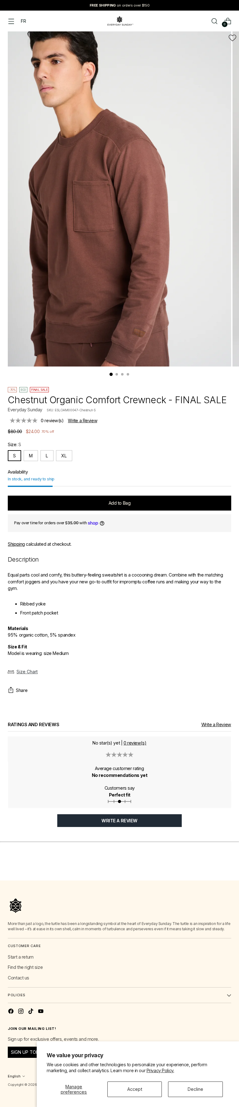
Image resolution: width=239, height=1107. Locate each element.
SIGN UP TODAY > (30, 1052)
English (14, 1076)
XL (64, 455)
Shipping (16, 544)
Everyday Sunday (25, 409)
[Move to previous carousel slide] (211, 869)
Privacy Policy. (160, 1070)
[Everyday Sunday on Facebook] (11, 1012)
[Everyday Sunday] (119, 21)
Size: (14, 444)
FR (23, 21)
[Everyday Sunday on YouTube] (41, 1012)
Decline (195, 1089)
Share (21, 690)
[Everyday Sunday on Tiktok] (31, 1012)
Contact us (18, 977)
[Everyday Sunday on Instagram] (21, 1012)
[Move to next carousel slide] (226, 868)
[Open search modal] (214, 21)
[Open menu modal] (11, 21)
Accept (134, 1089)
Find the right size (25, 967)
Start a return (20, 957)
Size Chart (27, 671)
